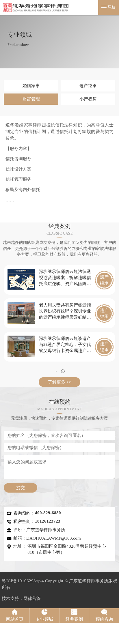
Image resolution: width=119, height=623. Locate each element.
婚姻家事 (31, 85)
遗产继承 (88, 85)
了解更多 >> (59, 381)
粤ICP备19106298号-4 (23, 580)
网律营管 (32, 598)
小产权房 (88, 98)
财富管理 (31, 98)
